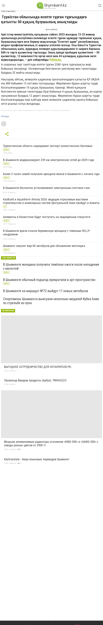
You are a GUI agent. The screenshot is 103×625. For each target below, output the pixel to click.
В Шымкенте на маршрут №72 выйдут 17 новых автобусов (45, 291)
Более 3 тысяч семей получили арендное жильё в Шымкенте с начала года (51, 174)
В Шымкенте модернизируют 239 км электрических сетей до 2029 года (48, 160)
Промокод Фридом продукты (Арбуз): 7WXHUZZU (35, 380)
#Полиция (5, 116)
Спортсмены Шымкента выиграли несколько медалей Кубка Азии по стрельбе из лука (51, 301)
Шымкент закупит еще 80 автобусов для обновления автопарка (44, 246)
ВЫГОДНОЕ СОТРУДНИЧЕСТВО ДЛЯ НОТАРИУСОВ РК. (38, 367)
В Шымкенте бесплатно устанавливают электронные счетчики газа (46, 188)
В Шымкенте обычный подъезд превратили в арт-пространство (49, 280)
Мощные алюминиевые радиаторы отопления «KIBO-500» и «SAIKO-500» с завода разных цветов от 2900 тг (51, 443)
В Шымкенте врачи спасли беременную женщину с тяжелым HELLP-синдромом (47, 232)
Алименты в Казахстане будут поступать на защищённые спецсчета (46, 217)
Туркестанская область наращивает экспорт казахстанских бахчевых (47, 146)
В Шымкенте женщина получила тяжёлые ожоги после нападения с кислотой (51, 266)
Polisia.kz (55, 59)
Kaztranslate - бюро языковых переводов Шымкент (36, 459)
